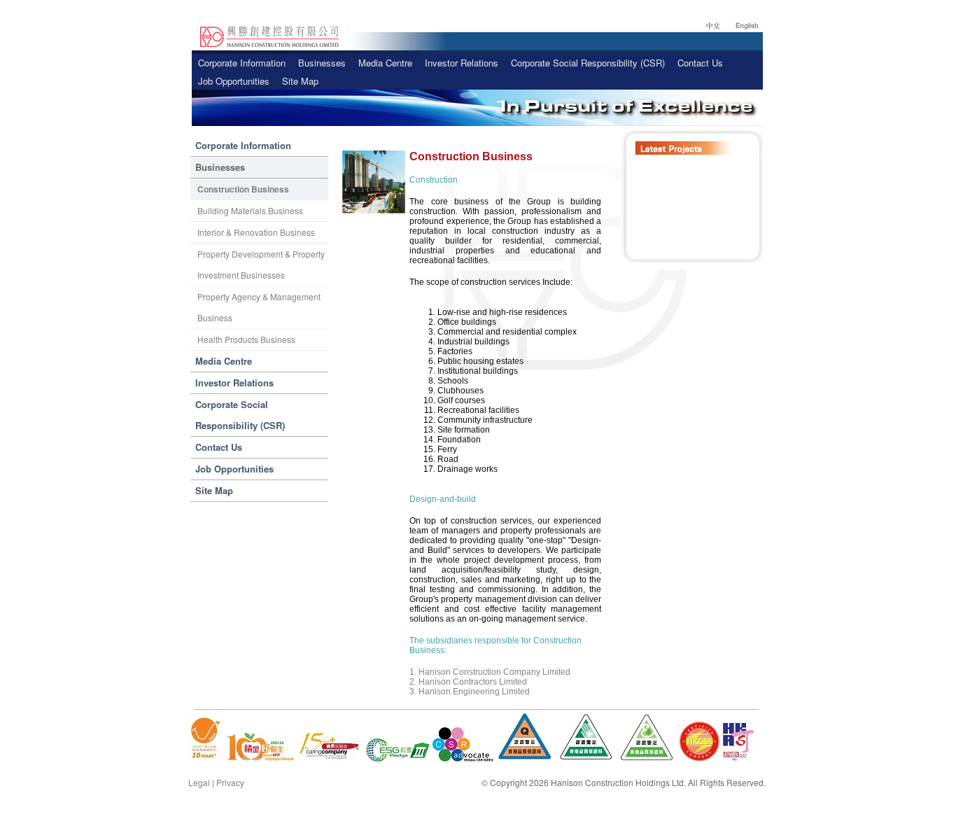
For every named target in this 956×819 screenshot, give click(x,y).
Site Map (300, 81)
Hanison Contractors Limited (473, 682)
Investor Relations (461, 62)
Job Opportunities (233, 81)
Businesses (322, 62)
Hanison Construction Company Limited (494, 672)
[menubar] (477, 72)
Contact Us (700, 62)
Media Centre (385, 62)
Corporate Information (242, 62)
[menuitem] (242, 63)
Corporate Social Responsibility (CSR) (588, 62)
